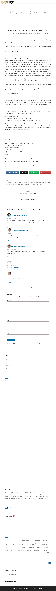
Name (8, 320)
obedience (45, 550)
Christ (11, 540)
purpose (10, 552)
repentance (21, 552)
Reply (8, 227)
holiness (44, 547)
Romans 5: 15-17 (35, 184)
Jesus (6, 184)
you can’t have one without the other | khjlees (23, 287)
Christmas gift (31, 182)
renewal (18, 552)
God (44, 544)
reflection (14, 553)
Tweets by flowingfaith (10, 574)
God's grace (48, 544)
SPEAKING (8, 365)
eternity (42, 182)
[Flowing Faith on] (10, 518)
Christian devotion (16, 541)
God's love (8, 547)
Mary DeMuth (38, 550)
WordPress (31, 588)
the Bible (42, 552)
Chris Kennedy (17, 165)
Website (9, 333)
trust (9, 555)
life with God (20, 184)
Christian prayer (12, 544)
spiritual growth (32, 553)
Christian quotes (18, 544)
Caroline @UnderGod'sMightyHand (19, 215)
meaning (42, 550)
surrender (38, 553)
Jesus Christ (11, 184)
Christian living (18, 182)
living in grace (23, 550)
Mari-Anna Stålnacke (16, 274)
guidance (41, 547)
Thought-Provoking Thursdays (38, 165)
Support (8, 368)
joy (15, 184)
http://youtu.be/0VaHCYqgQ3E (14, 267)
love (26, 184)
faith (7, 180)
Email (8, 326)
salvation (42, 184)
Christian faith (9, 182)
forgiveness (41, 544)
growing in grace (35, 547)
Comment (9, 300)
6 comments (45, 33)
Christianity (36, 541)
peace (28, 184)
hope (49, 182)
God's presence (14, 547)
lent (11, 550)
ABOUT (8, 359)
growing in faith (26, 547)
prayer (7, 553)
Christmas (24, 182)
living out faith (30, 550)
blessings (7, 541)
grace (19, 547)
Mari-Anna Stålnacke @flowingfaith (30, 33)
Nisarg (41, 588)
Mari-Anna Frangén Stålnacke (18, 230)
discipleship (32, 544)
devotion (37, 182)
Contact (8, 362)
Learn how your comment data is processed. (35, 343)
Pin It (6, 529)
